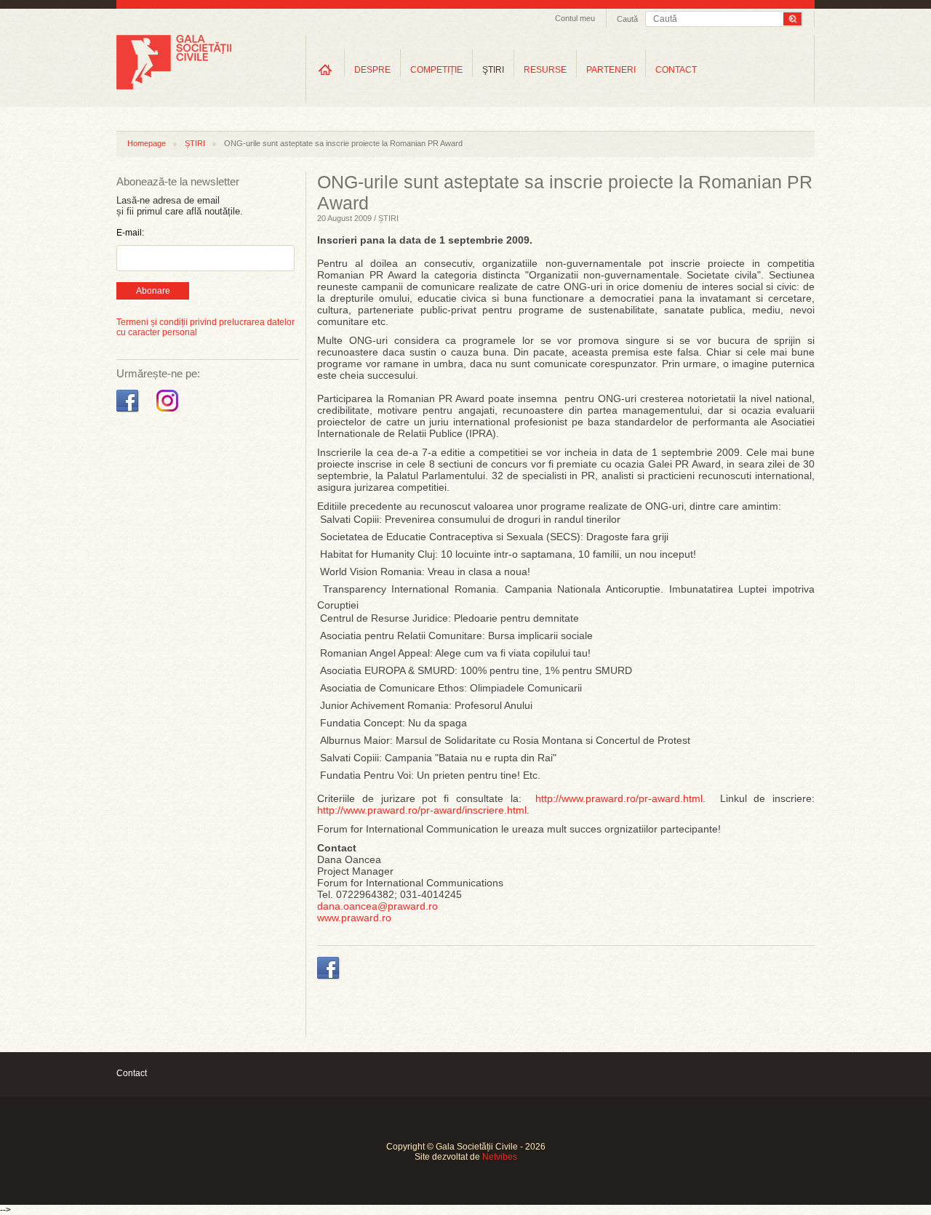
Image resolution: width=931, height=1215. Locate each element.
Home (325, 69)
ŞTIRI (493, 70)
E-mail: (130, 233)
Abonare (153, 291)
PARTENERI (611, 70)
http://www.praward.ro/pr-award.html (619, 798)
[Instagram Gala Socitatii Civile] (169, 412)
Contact (131, 1073)
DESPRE (372, 70)
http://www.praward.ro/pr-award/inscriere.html (422, 810)
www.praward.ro (354, 917)
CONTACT (676, 70)
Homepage (146, 143)
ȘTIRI (195, 143)
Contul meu (575, 18)
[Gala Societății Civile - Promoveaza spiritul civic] (173, 86)
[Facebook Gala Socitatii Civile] (129, 412)
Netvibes (499, 1157)
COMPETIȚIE (436, 70)
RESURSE (545, 70)
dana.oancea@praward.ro (377, 906)
